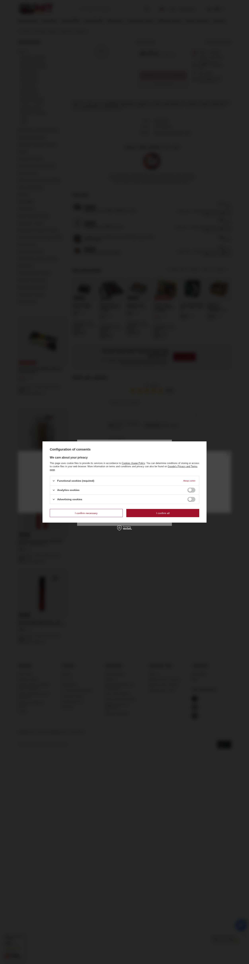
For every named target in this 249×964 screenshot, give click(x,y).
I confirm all (163, 512)
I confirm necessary (86, 512)
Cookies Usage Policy (133, 463)
